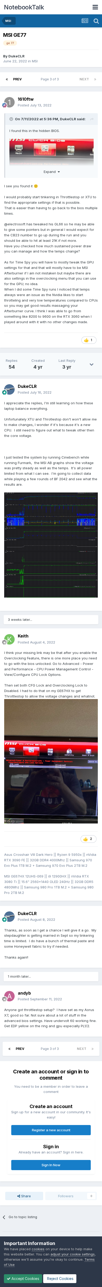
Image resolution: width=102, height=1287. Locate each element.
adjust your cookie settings (72, 1254)
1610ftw (26, 99)
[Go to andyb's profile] (9, 996)
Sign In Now (51, 1165)
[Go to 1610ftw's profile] (9, 102)
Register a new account (51, 1130)
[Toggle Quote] (11, 119)
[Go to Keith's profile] (9, 639)
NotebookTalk (24, 7)
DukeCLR (16, 56)
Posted (35, 105)
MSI (35, 61)
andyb (24, 993)
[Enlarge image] (51, 545)
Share (25, 1196)
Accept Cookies (24, 1278)
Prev (17, 79)
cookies (38, 1249)
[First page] (6, 79)
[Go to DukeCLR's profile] (9, 389)
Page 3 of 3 (50, 79)
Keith (23, 636)
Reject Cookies (59, 1278)
